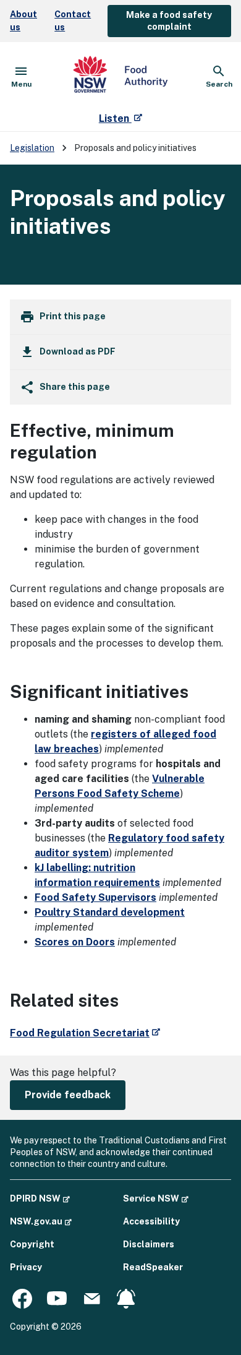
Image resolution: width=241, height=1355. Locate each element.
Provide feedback (68, 1095)
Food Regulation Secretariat (85, 1033)
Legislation (32, 148)
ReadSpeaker (153, 1267)
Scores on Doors (75, 942)
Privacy (26, 1267)
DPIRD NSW (40, 1198)
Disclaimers (148, 1244)
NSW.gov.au (41, 1221)
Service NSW (155, 1198)
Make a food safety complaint (169, 21)
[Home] (120, 76)
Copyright (32, 1244)
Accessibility (151, 1221)
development (110, 912)
